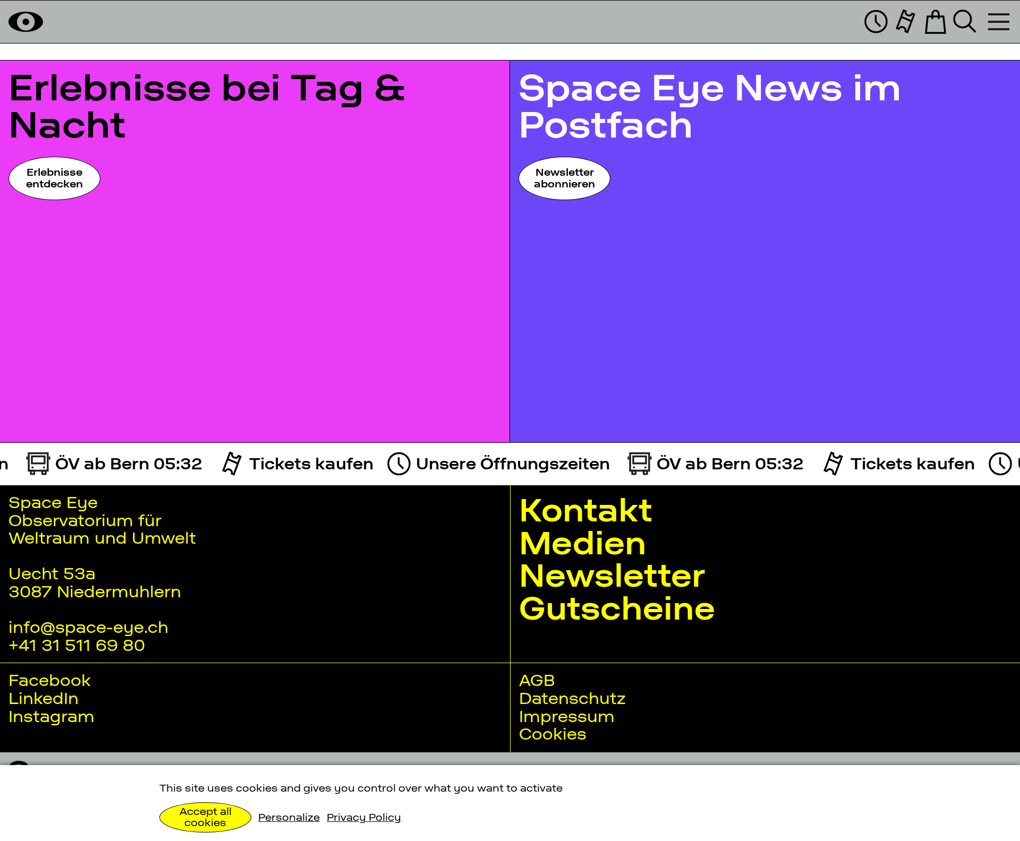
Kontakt (585, 510)
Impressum (567, 716)
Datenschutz (572, 698)
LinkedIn (43, 698)
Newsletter (612, 575)
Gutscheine (617, 608)
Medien (583, 543)
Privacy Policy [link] (364, 817)
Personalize (289, 817)
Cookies (552, 734)
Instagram (51, 716)
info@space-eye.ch (88, 627)
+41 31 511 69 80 (76, 645)
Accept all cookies (206, 817)
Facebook (49, 680)
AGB (537, 680)
